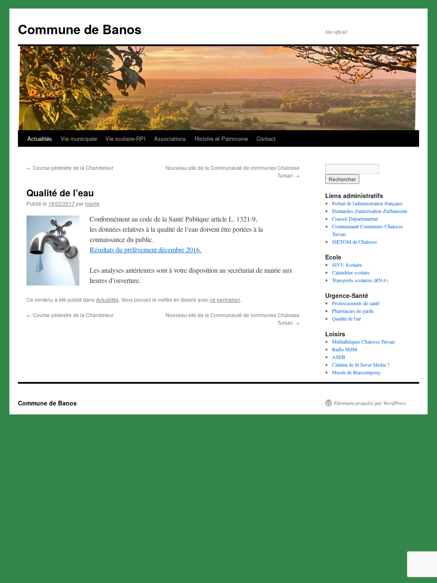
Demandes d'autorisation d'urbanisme (369, 210)
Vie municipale (79, 138)
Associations (170, 138)
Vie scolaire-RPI (125, 138)
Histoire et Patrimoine (221, 138)
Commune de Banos (80, 29)
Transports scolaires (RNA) (360, 280)
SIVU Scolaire (347, 264)
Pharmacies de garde (352, 310)
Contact (266, 138)
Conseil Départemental (355, 218)
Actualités (39, 138)
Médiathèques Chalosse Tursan (363, 341)
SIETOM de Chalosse (354, 241)
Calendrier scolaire (351, 272)
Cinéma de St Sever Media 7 (361, 364)
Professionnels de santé (355, 303)
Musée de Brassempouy (356, 372)
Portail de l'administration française (367, 203)
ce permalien (225, 299)
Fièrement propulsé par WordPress (370, 402)
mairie (92, 203)
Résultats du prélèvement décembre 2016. (145, 249)
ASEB (338, 356)
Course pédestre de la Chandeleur (70, 167)
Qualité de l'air (346, 318)
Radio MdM (344, 349)
